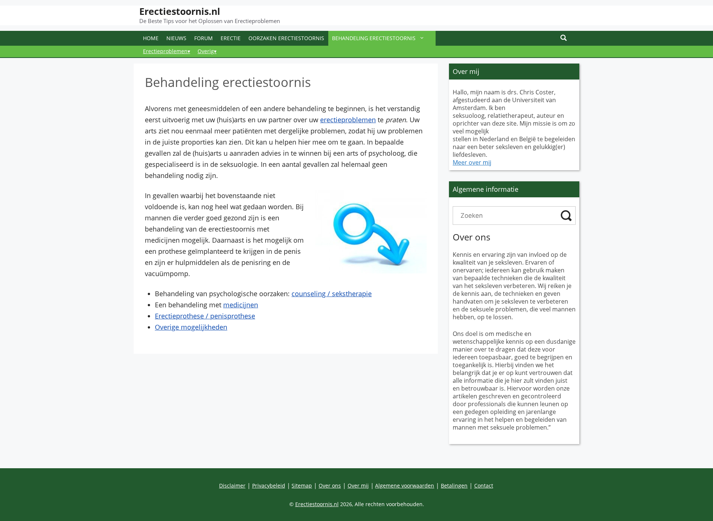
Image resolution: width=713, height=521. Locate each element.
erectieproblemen (348, 119)
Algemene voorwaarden (404, 485)
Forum (203, 38)
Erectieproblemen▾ (166, 51)
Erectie (231, 38)
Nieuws (176, 38)
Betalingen (454, 485)
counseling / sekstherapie (332, 293)
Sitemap (302, 485)
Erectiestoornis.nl (179, 11)
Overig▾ (207, 51)
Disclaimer (232, 485)
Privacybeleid (268, 485)
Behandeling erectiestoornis (374, 38)
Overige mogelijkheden (191, 327)
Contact (483, 485)
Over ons (330, 485)
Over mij (358, 485)
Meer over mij (472, 162)
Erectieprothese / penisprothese (205, 315)
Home (151, 38)
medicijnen (240, 304)
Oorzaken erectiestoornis (286, 38)
